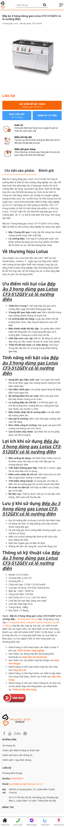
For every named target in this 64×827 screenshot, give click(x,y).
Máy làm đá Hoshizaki (35, 657)
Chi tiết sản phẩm (19, 170)
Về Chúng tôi (8, 745)
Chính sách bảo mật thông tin (17, 755)
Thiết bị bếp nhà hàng (24, 689)
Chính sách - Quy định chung (16, 759)
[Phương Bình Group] (3, 5)
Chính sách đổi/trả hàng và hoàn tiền (20, 750)
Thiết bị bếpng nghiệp (30, 650)
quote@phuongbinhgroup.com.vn (26, 783)
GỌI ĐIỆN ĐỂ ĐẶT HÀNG (32, 105)
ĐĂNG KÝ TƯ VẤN (47, 115)
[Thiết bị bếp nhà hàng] (14, 697)
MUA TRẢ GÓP (17, 115)
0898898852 (17, 778)
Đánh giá (46, 170)
